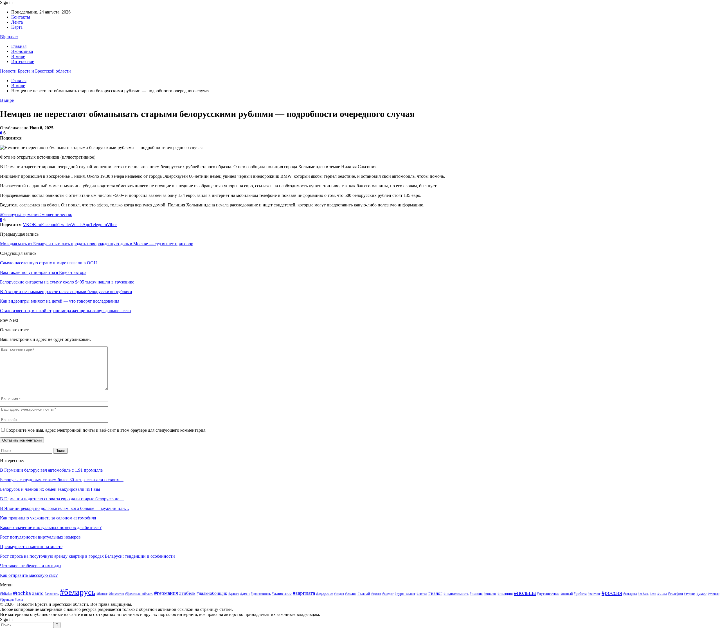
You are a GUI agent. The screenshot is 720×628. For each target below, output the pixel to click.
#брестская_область (139, 594)
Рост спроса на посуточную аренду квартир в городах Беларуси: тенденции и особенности (87, 556)
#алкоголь (52, 594)
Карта (16, 27)
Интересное (22, 61)
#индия (339, 593)
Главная (18, 46)
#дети (245, 593)
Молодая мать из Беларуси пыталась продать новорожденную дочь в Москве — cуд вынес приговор (96, 243)
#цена (19, 600)
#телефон (675, 594)
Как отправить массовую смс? (29, 575)
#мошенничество (55, 214)
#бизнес (101, 594)
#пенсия (476, 593)
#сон (653, 593)
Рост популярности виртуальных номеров (40, 537)
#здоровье (324, 593)
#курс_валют (405, 593)
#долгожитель (261, 594)
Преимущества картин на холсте (31, 546)
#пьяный (567, 594)
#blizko (6, 593)
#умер (701, 593)
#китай (363, 593)
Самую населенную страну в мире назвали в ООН (48, 262)
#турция (689, 593)
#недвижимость (456, 593)
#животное (282, 593)
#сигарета (630, 594)
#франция (7, 600)
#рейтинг (594, 593)
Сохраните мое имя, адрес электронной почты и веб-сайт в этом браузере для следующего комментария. (106, 430)
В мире (18, 56)
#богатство (116, 594)
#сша (662, 593)
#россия (612, 592)
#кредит (387, 594)
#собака (643, 593)
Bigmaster (9, 36)
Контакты (20, 17)
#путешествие (548, 593)
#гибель (187, 593)
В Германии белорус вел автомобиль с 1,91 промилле (51, 470)
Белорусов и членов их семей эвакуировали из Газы (50, 489)
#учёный (713, 593)
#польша (525, 593)
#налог (435, 593)
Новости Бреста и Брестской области (35, 71)
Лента (17, 22)
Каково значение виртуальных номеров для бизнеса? (51, 527)
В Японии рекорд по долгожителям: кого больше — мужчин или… (64, 508)
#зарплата (304, 593)
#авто (38, 593)
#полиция (505, 593)
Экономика (22, 51)
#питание (490, 593)
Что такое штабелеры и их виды (30, 565)
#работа (580, 593)
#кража (376, 593)
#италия (350, 594)
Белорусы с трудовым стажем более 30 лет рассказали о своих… (61, 479)
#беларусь (9, 214)
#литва (422, 593)
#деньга (233, 594)
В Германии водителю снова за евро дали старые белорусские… (62, 498)
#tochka (22, 593)
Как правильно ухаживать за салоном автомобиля (48, 518)
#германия (29, 214)
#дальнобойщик (212, 593)
